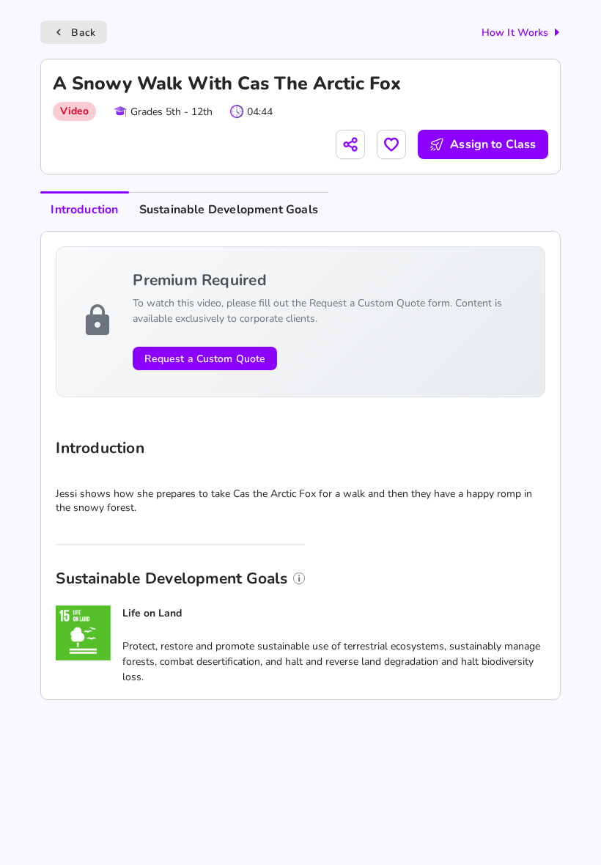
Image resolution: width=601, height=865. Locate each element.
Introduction (84, 210)
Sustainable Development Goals (228, 210)
